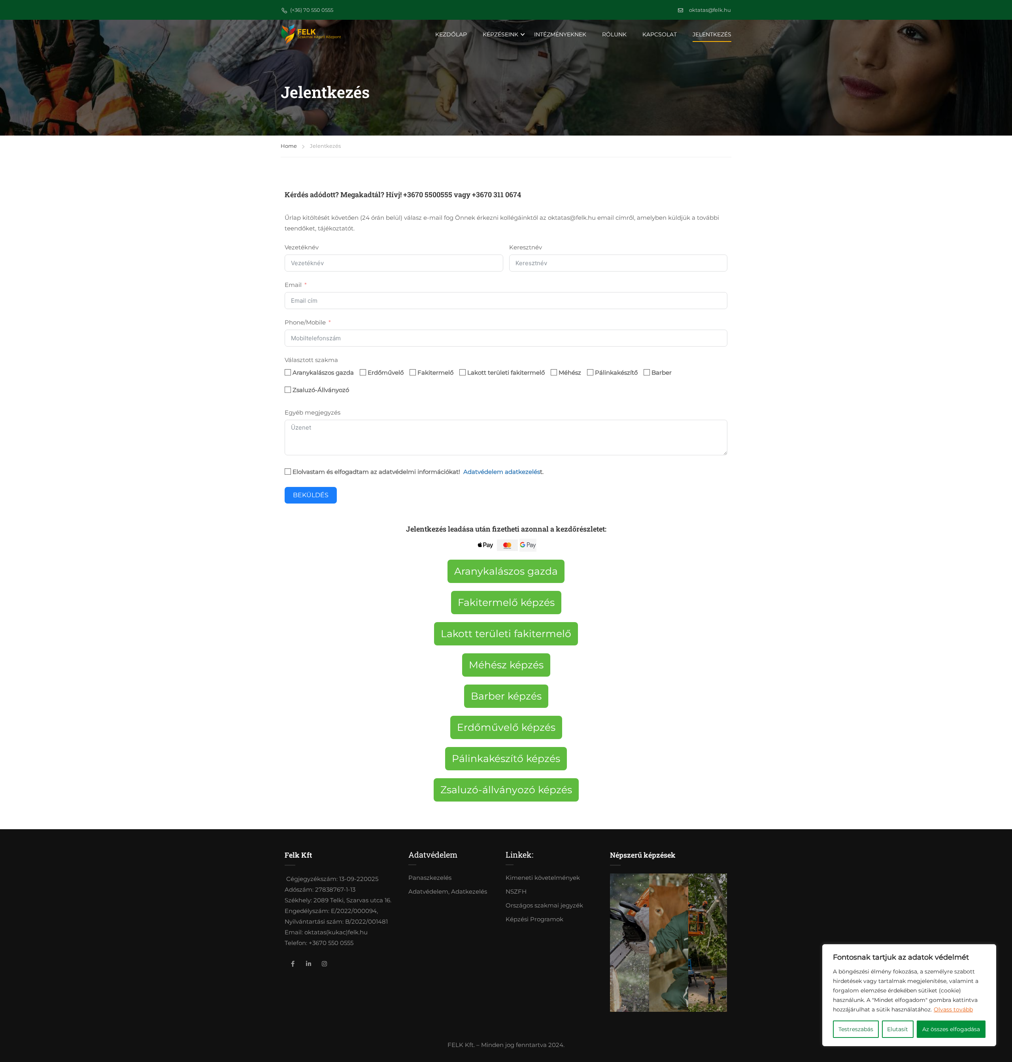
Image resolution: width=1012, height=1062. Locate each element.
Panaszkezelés (429, 877)
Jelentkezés (712, 34)
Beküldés (311, 495)
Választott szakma (311, 360)
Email (293, 285)
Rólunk (614, 34)
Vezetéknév (302, 247)
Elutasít (897, 1029)
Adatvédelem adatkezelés (501, 471)
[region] (909, 995)
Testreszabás (855, 1029)
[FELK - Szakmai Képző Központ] (311, 34)
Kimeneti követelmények (543, 877)
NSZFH (516, 891)
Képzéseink (500, 34)
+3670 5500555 (427, 194)
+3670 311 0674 (496, 194)
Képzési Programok (534, 919)
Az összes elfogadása (951, 1029)
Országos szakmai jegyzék (544, 905)
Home (289, 146)
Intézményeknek (560, 34)
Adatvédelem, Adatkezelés (447, 891)
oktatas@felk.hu (710, 10)
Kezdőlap (451, 34)
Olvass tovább (953, 1009)
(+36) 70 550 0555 (311, 10)
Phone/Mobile (305, 322)
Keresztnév (525, 247)
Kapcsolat (659, 34)
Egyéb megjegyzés (312, 412)
